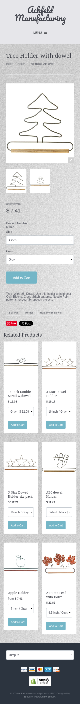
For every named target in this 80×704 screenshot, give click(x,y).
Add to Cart (21, 277)
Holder (21, 63)
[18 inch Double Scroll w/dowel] (21, 361)
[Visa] (32, 670)
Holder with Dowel (51, 312)
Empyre (28, 696)
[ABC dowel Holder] (59, 462)
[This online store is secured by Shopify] (40, 681)
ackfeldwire (13, 204)
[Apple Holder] (21, 563)
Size (9, 231)
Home (9, 63)
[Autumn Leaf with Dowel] (59, 563)
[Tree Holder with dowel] (16, 181)
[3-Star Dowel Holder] (59, 361)
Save (13, 323)
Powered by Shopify (44, 696)
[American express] (48, 670)
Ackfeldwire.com (27, 693)
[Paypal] (24, 670)
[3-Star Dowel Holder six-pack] (21, 462)
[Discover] (56, 670)
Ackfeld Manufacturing (40, 14)
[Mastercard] (40, 670)
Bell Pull (13, 312)
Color (9, 251)
